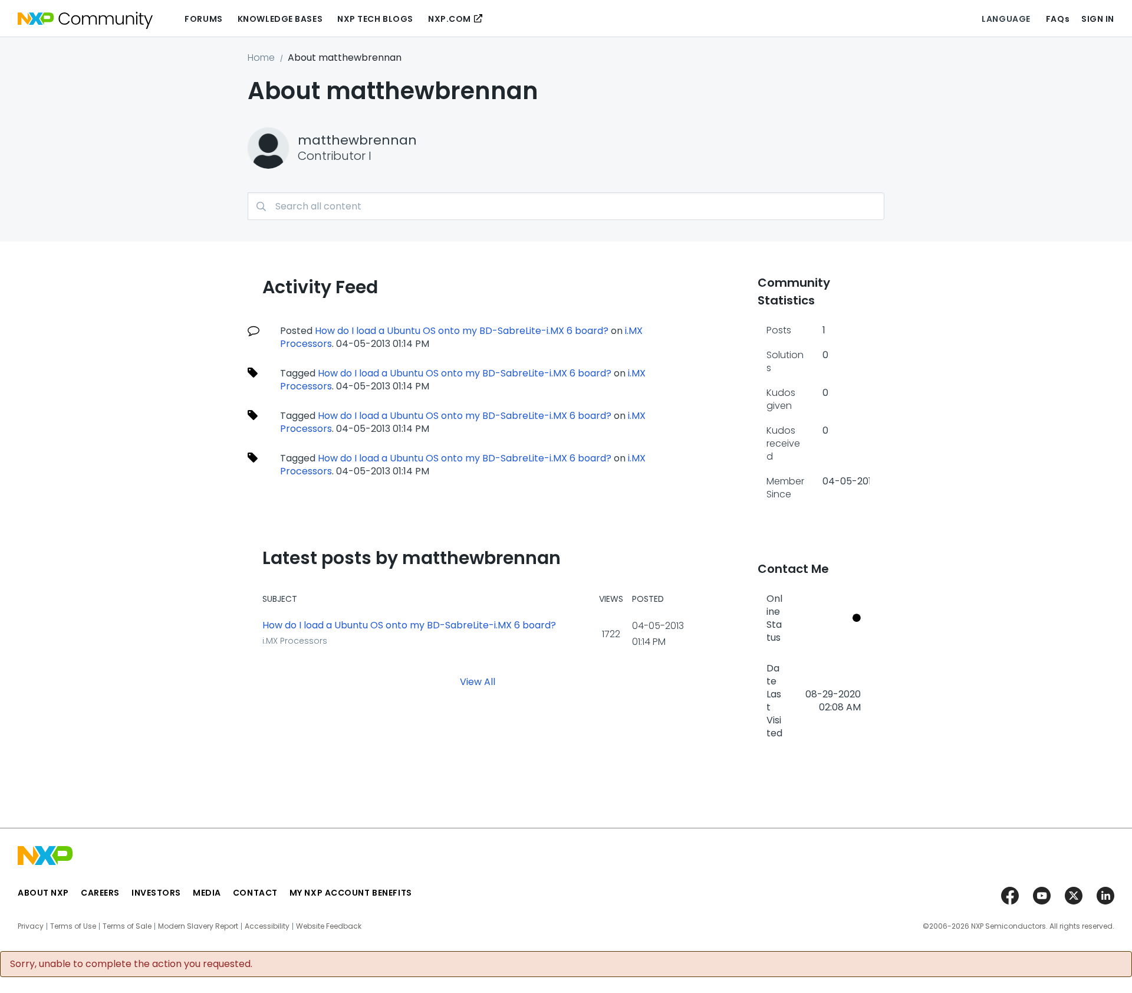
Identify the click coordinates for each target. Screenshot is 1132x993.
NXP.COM (449, 19)
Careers (100, 893)
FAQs (1058, 19)
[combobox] (566, 206)
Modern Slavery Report (198, 926)
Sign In (1097, 19)
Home (261, 57)
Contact (255, 893)
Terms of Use (73, 926)
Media (207, 893)
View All (477, 682)
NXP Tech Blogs (375, 19)
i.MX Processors (294, 641)
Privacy (31, 926)
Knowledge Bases (280, 19)
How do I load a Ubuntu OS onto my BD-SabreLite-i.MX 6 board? (461, 330)
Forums (203, 19)
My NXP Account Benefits (350, 893)
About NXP (43, 893)
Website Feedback (328, 926)
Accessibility (267, 926)
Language (1006, 19)
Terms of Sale (127, 926)
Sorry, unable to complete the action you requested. (131, 964)
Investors (156, 893)
